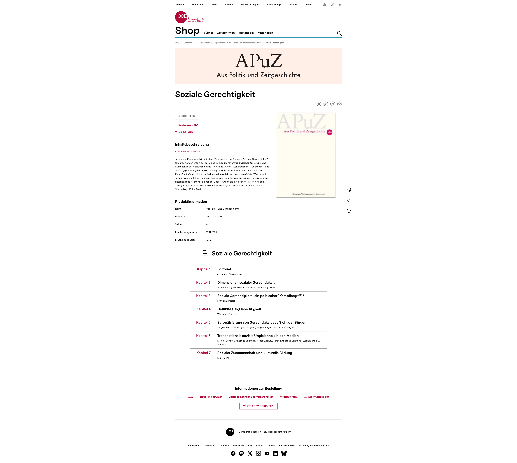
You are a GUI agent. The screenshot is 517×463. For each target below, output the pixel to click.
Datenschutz (209, 445)
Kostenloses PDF (188, 125)
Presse (271, 445)
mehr (310, 4)
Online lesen (185, 131)
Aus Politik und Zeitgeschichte (211, 43)
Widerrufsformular (318, 396)
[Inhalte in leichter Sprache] (324, 5)
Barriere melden (287, 445)
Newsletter (238, 445)
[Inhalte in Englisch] (340, 5)
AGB (190, 396)
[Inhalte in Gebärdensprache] (332, 5)
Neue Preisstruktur (211, 396)
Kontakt (260, 445)
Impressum (193, 445)
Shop (177, 43)
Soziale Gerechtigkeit (274, 43)
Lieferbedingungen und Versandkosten (251, 396)
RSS (250, 445)
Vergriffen (187, 117)
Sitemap (225, 445)
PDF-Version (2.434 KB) (188, 151)
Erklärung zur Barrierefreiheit (314, 445)
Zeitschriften (189, 43)
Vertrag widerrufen (258, 406)
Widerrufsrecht (289, 396)
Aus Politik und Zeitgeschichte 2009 (245, 43)
